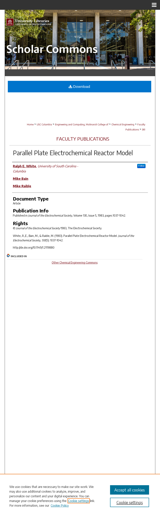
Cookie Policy (60, 505)
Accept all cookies (129, 489)
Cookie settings (78, 501)
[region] (80, 496)
